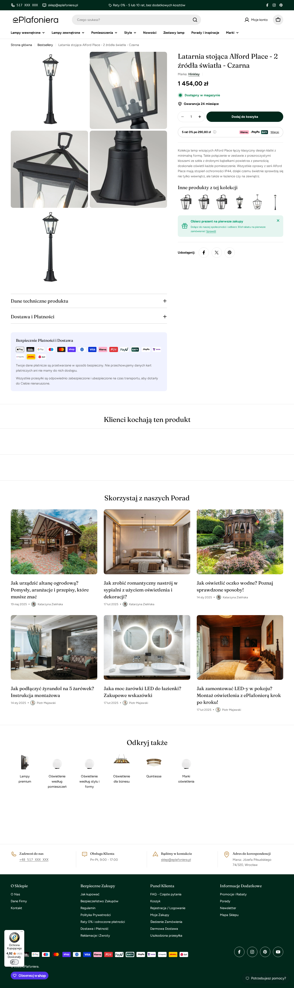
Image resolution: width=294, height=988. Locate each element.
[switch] (14, 962)
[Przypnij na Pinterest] (229, 252)
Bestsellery (45, 45)
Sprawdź (211, 231)
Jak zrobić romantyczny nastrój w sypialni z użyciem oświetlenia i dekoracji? (141, 590)
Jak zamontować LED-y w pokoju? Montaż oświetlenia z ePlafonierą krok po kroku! (239, 695)
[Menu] (21, 932)
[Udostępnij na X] (217, 252)
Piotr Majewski (46, 703)
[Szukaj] (195, 19)
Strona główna (21, 45)
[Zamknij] (278, 220)
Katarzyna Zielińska (50, 604)
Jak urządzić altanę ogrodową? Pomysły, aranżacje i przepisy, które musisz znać (50, 590)
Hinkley (194, 74)
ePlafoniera (30, 966)
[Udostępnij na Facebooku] (204, 252)
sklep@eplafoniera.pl (176, 860)
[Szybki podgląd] (189, 202)
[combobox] (136, 20)
